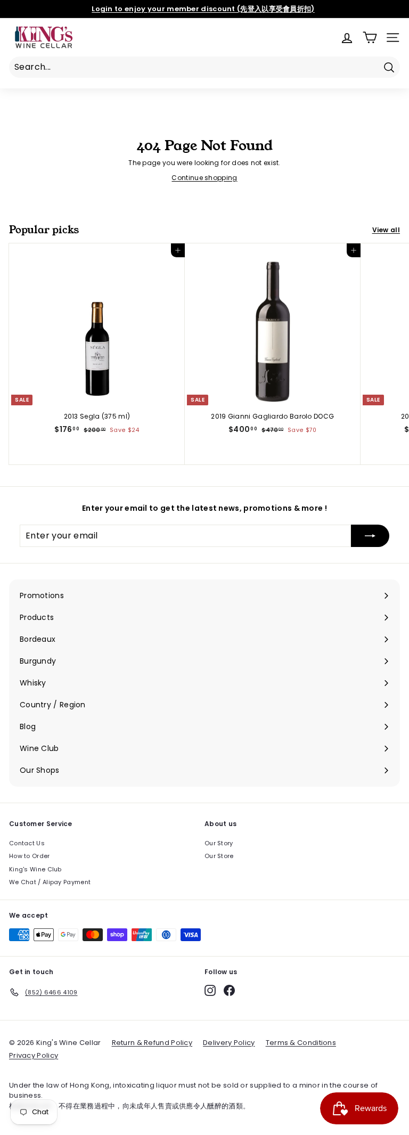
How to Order (29, 856)
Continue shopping (204, 177)
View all (386, 229)
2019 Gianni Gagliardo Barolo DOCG (272, 416)
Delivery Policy (229, 1043)
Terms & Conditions (301, 1043)
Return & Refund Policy (152, 1043)
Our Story (218, 843)
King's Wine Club (35, 869)
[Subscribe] (370, 536)
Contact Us (27, 843)
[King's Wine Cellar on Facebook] (229, 990)
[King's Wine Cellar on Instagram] (210, 990)
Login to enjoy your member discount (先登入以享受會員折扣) (203, 9)
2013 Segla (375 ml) (97, 416)
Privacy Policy (33, 1055)
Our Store (219, 856)
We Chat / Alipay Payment (50, 882)
